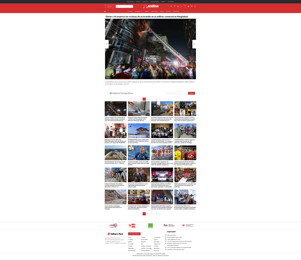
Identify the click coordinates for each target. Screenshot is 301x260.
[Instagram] (184, 6)
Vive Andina (171, 1)
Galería (147, 11)
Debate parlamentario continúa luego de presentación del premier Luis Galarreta (185, 185)
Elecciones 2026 (171, 235)
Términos (156, 254)
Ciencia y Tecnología (146, 248)
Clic (142, 244)
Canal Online (154, 11)
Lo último (130, 11)
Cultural (143, 237)
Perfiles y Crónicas (146, 246)
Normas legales (155, 1)
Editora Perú (140, 254)
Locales (130, 246)
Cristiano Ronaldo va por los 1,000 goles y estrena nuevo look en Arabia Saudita (138, 163)
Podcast (168, 11)
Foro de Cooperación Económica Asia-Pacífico (179, 241)
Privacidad (162, 254)
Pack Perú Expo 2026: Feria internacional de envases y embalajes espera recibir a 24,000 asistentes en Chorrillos (185, 208)
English (109, 6)
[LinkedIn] (178, 6)
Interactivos (157, 244)
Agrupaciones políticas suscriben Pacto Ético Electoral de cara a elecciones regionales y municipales (161, 185)
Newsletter (176, 11)
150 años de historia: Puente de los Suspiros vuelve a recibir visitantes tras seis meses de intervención (115, 119)
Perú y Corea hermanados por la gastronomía (179, 247)
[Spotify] (191, 6)
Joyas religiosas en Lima (173, 239)
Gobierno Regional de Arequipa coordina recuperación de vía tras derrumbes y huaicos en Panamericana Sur (114, 186)
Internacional (131, 250)
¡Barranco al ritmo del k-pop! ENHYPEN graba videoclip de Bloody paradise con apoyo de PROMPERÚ (115, 141)
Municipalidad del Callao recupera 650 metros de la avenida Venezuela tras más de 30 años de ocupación (161, 207)
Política (130, 241)
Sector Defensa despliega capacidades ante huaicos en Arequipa (113, 207)
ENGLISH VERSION (134, 233)
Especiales (145, 1)
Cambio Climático (145, 250)
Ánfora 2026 (144, 239)
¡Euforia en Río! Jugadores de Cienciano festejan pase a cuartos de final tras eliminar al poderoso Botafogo (162, 164)
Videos (162, 11)
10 (156, 99)
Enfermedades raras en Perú (174, 237)
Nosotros (156, 250)
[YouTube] (181, 6)
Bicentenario (130, 1)
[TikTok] (195, 6)
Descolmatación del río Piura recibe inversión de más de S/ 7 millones (115, 162)
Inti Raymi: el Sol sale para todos (175, 249)
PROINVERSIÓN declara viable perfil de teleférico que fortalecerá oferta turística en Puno (138, 141)
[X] (174, 6)
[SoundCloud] (188, 6)
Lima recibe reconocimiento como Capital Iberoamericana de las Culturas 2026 (138, 185)
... (153, 99)
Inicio (129, 237)
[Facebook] (171, 6)
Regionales (131, 248)
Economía (130, 244)
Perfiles (138, 1)
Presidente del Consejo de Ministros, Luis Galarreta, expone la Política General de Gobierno (138, 207)
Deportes (143, 241)
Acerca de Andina (148, 254)
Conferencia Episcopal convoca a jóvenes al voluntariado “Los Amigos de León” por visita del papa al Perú (162, 141)
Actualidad (139, 11)
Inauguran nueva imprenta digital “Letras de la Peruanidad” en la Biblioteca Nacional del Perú (137, 119)
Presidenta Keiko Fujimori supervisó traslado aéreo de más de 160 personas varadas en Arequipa (184, 141)
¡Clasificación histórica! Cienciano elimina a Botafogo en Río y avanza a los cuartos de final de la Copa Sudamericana (185, 164)
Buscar (191, 93)
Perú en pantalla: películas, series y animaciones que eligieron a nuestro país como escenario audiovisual (184, 119)
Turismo (163, 1)
